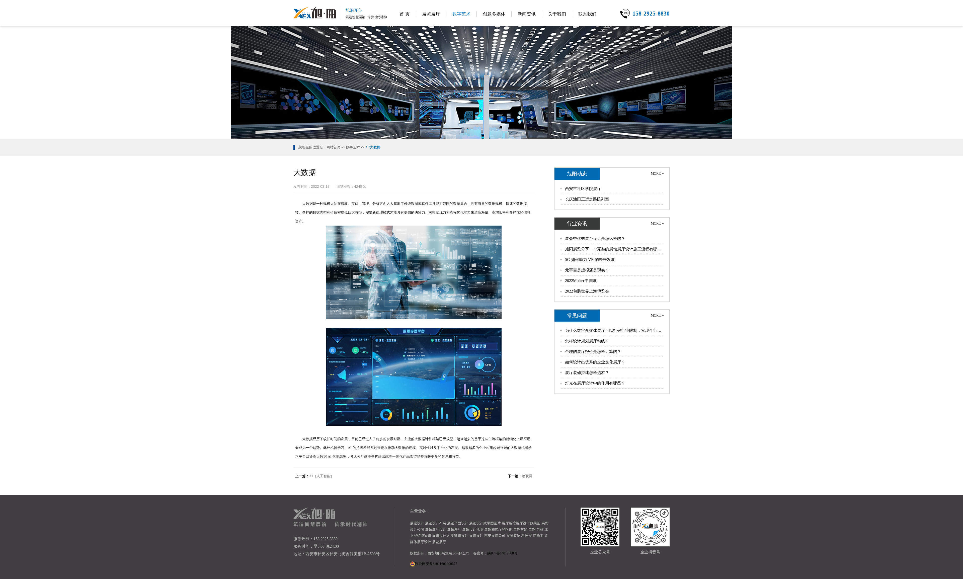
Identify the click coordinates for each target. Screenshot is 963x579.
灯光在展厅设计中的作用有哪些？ (595, 383)
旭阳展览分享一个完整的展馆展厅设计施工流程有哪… (613, 249)
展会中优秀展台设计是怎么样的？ (595, 238)
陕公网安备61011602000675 (436, 564)
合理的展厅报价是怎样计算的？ (593, 351)
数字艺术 (461, 14)
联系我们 (587, 14)
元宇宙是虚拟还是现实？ (587, 270)
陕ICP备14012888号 (502, 553)
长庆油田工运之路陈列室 (587, 199)
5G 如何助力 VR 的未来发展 (590, 259)
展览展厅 (431, 14)
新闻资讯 (527, 14)
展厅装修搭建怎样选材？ (587, 372)
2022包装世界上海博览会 (587, 291)
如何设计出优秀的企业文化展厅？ (595, 362)
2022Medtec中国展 (581, 280)
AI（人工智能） (321, 476)
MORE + (657, 173)
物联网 (527, 476)
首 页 (404, 14)
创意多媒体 (494, 14)
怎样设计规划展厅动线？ (587, 341)
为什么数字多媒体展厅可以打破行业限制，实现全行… (613, 330)
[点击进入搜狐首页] (463, 456)
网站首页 (334, 147)
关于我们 (557, 14)
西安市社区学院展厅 (583, 188)
